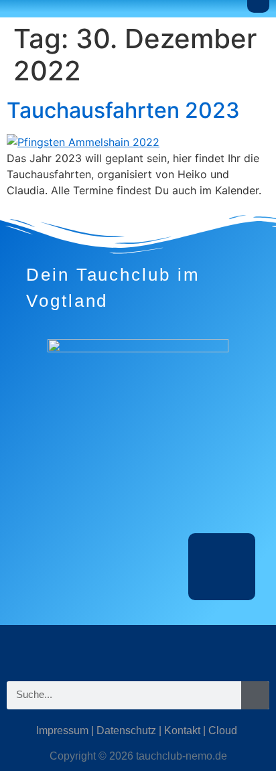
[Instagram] (98, 648)
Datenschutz (126, 730)
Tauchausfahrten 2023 (123, 110)
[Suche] (255, 695)
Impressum (62, 730)
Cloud (222, 730)
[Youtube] (178, 648)
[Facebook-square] (138, 648)
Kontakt (182, 730)
